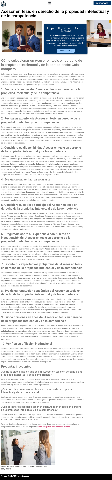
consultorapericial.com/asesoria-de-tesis (54, 427)
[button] (49, 3)
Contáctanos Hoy (65, 51)
